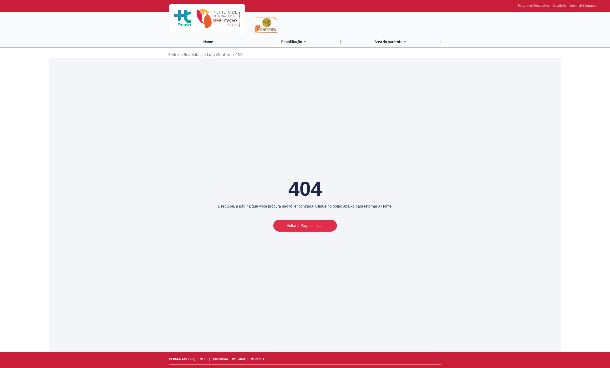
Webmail (239, 359)
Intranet (257, 359)
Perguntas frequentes (188, 359)
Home (208, 42)
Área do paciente (388, 42)
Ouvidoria (220, 359)
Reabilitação (291, 42)
